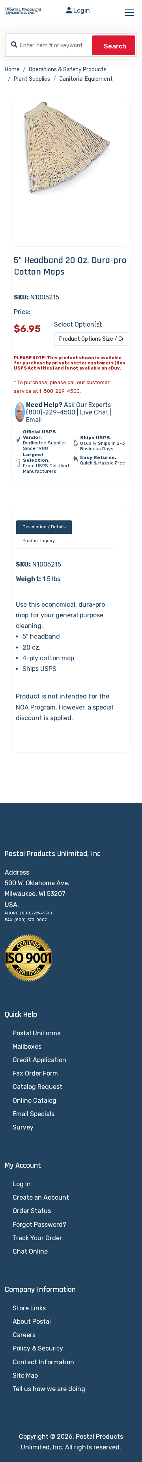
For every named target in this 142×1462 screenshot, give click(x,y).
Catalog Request (37, 1086)
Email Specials (33, 1114)
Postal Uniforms (36, 1033)
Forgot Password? (39, 1224)
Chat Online (30, 1251)
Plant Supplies (32, 79)
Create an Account (41, 1197)
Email (34, 420)
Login (81, 10)
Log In (22, 1184)
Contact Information (43, 1362)
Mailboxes (27, 1046)
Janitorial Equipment (86, 79)
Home (12, 69)
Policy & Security (38, 1348)
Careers (24, 1335)
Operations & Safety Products (67, 69)
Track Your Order (37, 1238)
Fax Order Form (35, 1073)
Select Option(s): (78, 324)
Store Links (29, 1308)
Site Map (25, 1375)
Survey (23, 1127)
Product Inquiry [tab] (38, 540)
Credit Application (39, 1060)
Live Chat (94, 412)
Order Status (32, 1211)
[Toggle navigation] (130, 13)
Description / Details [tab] (43, 526)
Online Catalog (34, 1100)
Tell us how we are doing (49, 1389)
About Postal (32, 1321)
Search (115, 46)
